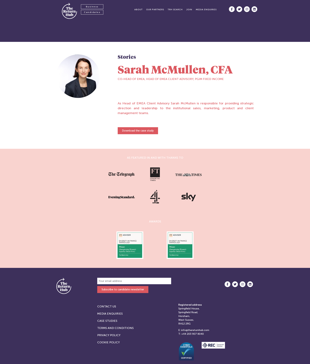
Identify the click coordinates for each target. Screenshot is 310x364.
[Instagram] (247, 9)
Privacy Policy (108, 335)
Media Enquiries (110, 313)
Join (189, 9)
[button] (138, 130)
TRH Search (175, 9)
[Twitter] (239, 9)
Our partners (155, 9)
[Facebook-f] (232, 9)
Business (92, 6)
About (138, 9)
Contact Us (106, 306)
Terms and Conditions (115, 328)
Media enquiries (206, 9)
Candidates (92, 12)
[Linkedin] (254, 9)
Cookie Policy (108, 342)
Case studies (107, 320)
